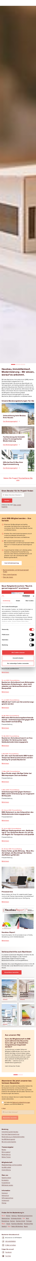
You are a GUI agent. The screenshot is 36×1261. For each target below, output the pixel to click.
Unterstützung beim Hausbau (10, 1239)
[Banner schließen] (33, 596)
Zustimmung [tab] (6, 600)
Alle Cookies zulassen (18, 652)
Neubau (4, 1257)
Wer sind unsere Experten (9, 1249)
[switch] (31, 634)
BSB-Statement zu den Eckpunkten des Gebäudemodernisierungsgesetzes (18, 923)
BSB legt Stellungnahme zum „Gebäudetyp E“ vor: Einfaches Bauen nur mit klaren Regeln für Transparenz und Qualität (18, 942)
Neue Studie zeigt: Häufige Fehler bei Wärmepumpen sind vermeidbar (18, 884)
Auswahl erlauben (18, 658)
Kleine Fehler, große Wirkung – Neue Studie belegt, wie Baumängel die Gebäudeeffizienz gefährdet (18, 963)
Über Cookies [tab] (30, 600)
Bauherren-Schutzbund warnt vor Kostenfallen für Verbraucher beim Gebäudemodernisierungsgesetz (18, 849)
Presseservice (18, 993)
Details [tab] (18, 600)
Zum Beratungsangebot (10, 529)
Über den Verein (8, 684)
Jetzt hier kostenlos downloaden (13, 740)
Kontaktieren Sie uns (24, 586)
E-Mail (4, 1216)
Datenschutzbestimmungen (21, 1210)
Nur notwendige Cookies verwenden (18, 663)
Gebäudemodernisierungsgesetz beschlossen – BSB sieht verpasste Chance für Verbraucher (18, 755)
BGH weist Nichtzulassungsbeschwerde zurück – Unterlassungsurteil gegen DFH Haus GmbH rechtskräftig (18, 829)
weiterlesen (10, 465)
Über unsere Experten (10, 682)
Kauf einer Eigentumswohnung (10, 1241)
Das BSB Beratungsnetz (8, 1246)
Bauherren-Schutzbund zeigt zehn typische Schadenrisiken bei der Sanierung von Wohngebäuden (18, 774)
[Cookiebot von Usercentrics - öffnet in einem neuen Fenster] (22, 596)
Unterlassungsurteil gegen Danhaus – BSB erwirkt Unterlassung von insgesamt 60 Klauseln (18, 904)
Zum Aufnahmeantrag (12, 670)
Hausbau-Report (18, 1033)
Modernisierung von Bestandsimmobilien (13, 1244)
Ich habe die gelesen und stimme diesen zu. (17, 1211)
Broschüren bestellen (12, 1080)
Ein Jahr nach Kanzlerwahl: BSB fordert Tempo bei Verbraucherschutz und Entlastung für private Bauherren (18, 866)
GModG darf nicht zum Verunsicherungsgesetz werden (18, 812)
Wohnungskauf (6, 1259)
